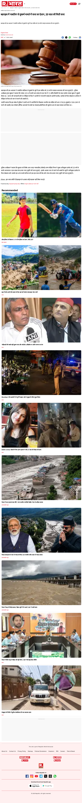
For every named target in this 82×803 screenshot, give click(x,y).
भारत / (8, 7)
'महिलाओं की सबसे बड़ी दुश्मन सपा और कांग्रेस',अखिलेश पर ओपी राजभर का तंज (22, 345)
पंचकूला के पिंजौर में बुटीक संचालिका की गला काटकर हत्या (16, 712)
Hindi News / (4, 7)
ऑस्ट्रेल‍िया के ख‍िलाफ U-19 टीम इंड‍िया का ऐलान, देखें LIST (17, 239)
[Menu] (78, 4)
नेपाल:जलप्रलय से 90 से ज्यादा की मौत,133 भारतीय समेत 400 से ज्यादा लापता (22, 555)
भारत (2, 37)
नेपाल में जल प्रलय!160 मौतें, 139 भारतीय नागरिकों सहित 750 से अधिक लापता (22, 502)
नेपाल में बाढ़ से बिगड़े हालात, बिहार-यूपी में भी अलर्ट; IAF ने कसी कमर (19, 607)
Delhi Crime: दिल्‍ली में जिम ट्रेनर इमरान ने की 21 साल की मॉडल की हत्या (21, 450)
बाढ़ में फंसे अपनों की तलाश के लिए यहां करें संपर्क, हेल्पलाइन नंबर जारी (20, 292)
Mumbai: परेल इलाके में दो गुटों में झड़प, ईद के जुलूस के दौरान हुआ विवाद (21, 397)
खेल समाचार (4, 242)
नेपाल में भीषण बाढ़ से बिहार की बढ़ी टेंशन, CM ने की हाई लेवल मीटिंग (19, 660)
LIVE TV (74, 4)
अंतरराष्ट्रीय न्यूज (5, 505)
